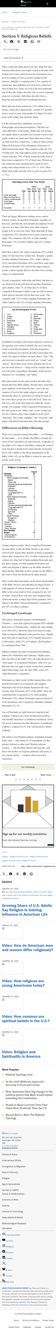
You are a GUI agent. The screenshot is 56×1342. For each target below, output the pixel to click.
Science (5, 1205)
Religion (5, 856)
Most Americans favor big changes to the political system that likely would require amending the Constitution (29, 1095)
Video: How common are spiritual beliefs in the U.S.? (26, 1018)
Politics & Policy (9, 1154)
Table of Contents (12, 57)
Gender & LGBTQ (10, 1190)
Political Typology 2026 (19, 1074)
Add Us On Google (11, 49)
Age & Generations (11, 1184)
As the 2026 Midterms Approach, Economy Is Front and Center (25, 1083)
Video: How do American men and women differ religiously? (27, 947)
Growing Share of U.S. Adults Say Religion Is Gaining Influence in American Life (27, 910)
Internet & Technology (12, 1211)
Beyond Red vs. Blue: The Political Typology (25, 1116)
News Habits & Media (12, 1217)
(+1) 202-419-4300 (10, 1146)
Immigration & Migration (14, 1166)
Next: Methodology (28, 767)
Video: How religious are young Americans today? (23, 983)
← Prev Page (9, 775)
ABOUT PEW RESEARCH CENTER (15, 1288)
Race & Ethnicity (10, 1172)
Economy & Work (10, 1199)
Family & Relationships (13, 1193)
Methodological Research (14, 1223)
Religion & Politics (29, 860)
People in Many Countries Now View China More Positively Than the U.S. (27, 1106)
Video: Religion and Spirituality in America (21, 1054)
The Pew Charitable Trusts (22, 1305)
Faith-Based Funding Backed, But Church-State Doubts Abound (26, 28)
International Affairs (11, 1160)
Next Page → (47, 775)
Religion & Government (19, 856)
